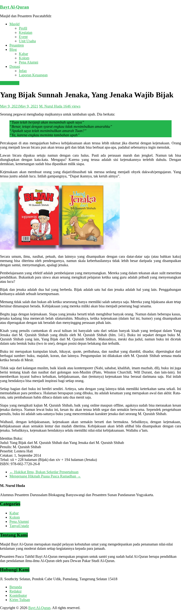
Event (23, 37)
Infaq (23, 71)
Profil (23, 28)
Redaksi (15, 591)
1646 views (71, 106)
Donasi (14, 66)
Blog (13, 49)
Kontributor (18, 595)
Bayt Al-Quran (14, 6)
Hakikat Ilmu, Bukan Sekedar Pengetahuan (43, 472)
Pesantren (16, 45)
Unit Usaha (27, 41)
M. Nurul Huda (51, 106)
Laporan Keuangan (33, 75)
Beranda (15, 587)
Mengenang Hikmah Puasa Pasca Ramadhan (45, 476)
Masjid (14, 24)
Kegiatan (25, 32)
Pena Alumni (28, 62)
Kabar (23, 54)
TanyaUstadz (19, 526)
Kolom (24, 58)
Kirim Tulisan (19, 600)
